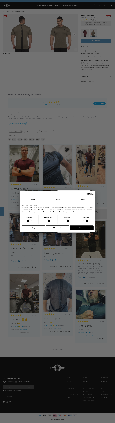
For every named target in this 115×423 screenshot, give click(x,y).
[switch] (48, 221)
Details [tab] (57, 199)
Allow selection (57, 228)
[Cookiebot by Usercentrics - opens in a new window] (86, 194)
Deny (33, 228)
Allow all (81, 228)
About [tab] (83, 199)
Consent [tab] (32, 199)
